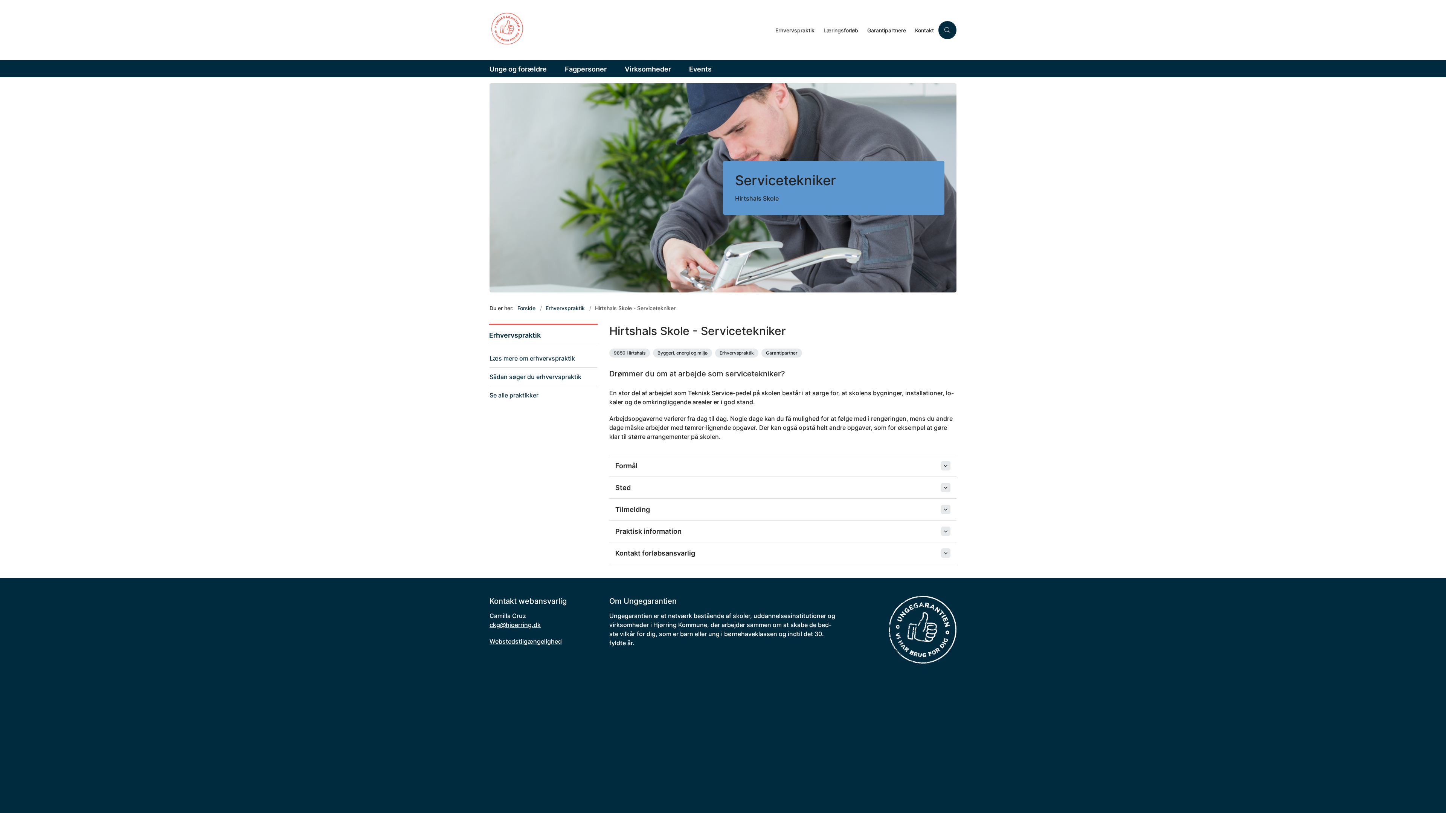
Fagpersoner (586, 69)
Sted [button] (623, 488)
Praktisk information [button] (648, 531)
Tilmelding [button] (632, 509)
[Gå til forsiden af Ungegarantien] (630, 30)
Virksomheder (648, 69)
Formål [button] (626, 466)
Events (700, 69)
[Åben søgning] (947, 30)
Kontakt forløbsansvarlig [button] (655, 553)
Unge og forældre (518, 69)
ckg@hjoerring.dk (515, 625)
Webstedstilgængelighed (526, 641)
